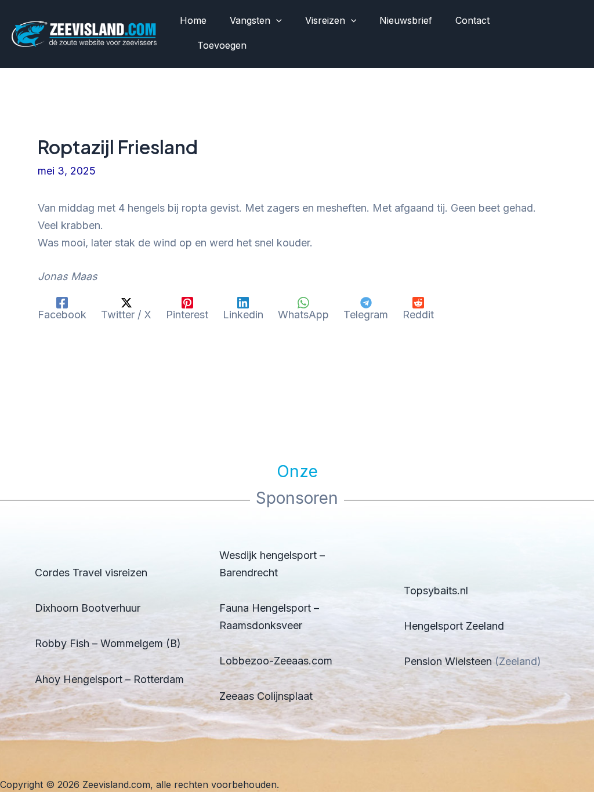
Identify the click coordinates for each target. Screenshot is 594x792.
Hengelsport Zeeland (454, 626)
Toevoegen (222, 45)
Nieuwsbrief (405, 20)
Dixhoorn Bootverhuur (87, 608)
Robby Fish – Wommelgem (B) (108, 643)
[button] (276, 20)
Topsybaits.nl (436, 590)
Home (193, 20)
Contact (472, 20)
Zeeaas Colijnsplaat (266, 696)
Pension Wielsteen (448, 661)
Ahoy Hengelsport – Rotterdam (109, 679)
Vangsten (250, 20)
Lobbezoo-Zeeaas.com (275, 661)
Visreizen (325, 20)
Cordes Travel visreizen (91, 572)
